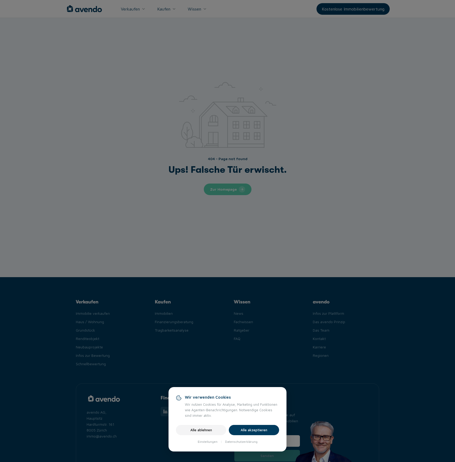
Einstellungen (207, 442)
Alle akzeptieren (254, 430)
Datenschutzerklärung (241, 442)
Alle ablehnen (201, 430)
